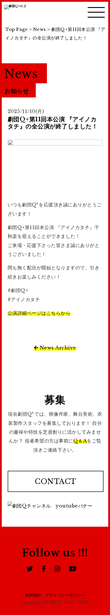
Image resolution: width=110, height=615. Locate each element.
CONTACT (55, 481)
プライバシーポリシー (65, 595)
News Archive (57, 348)
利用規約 (33, 595)
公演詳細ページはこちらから (39, 313)
